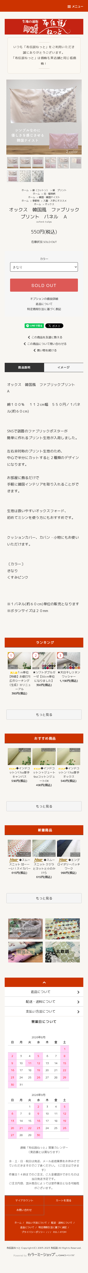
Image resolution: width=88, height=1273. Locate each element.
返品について (44, 304)
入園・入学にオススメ (55, 200)
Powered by (20, 1255)
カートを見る (63, 1200)
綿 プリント (60, 190)
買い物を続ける (47, 350)
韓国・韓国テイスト (49, 197)
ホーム (25, 190)
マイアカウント (24, 1200)
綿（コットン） (40, 190)
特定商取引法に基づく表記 (44, 309)
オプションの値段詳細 (44, 299)
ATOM (63, 1232)
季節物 (35, 200)
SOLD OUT (43, 285)
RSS (55, 1232)
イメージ (63, 367)
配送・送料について (61, 1222)
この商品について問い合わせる (47, 344)
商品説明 (24, 367)
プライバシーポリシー (33, 1232)
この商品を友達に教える (46, 337)
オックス (49, 204)
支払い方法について (36, 1222)
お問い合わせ (24, 1210)
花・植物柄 (49, 193)
